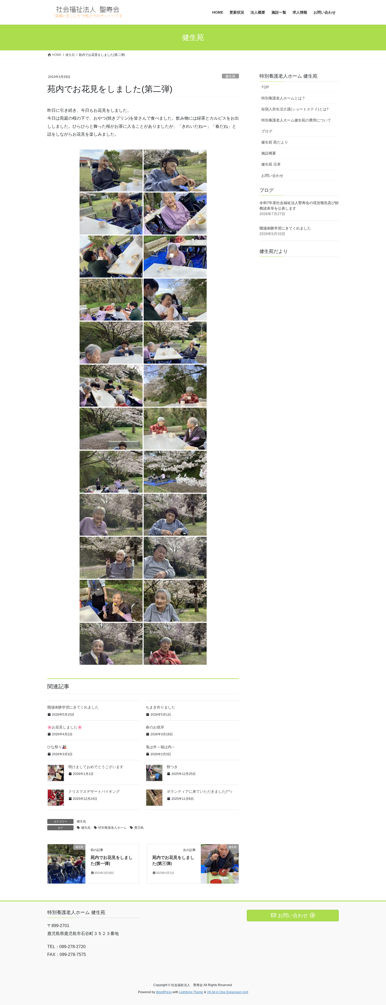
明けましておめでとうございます (95, 767)
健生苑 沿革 (271, 164)
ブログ (266, 131)
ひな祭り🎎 (56, 747)
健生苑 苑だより (274, 142)
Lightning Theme (191, 992)
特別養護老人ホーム (112, 827)
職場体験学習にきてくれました (73, 707)
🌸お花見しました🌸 (64, 727)
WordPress (164, 992)
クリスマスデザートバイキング (94, 791)
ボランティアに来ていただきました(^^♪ (199, 791)
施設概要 (268, 153)
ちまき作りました (160, 707)
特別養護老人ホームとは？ (283, 98)
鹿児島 (139, 827)
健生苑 (230, 76)
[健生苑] (66, 863)
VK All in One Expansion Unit (227, 992)
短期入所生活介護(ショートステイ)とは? (294, 109)
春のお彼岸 (155, 727)
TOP (265, 87)
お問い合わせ (272, 175)
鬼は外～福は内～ (160, 747)
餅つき (172, 767)
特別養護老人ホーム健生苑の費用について (296, 120)
